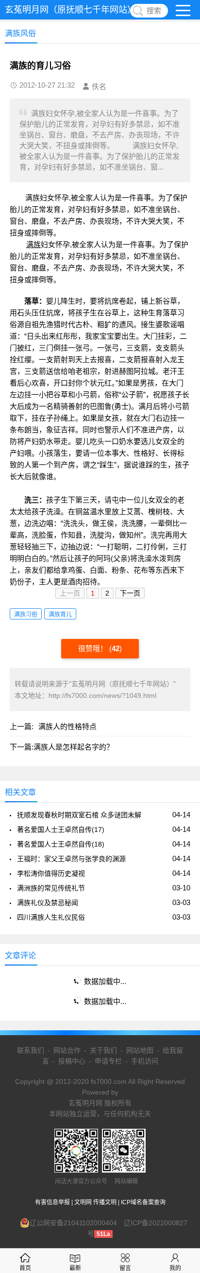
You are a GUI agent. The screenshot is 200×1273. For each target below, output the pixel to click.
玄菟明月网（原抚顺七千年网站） (70, 10)
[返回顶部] (180, 1135)
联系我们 (30, 1050)
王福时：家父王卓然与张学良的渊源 (71, 859)
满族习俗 (25, 614)
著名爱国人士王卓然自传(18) (60, 844)
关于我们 (103, 1050)
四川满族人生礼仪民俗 (51, 917)
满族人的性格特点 (67, 726)
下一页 (130, 593)
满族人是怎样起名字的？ (73, 747)
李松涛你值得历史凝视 (51, 873)
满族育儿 (60, 614)
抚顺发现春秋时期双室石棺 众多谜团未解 (79, 815)
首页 (25, 1268)
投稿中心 (71, 1061)
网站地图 (139, 1050)
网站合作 (67, 1050)
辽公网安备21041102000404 (73, 1223)
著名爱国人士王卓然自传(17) (60, 829)
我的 (175, 1268)
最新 (75, 1268)
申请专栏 (108, 1061)
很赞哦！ (93, 648)
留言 (125, 1268)
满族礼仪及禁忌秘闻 (47, 903)
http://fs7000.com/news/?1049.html (102, 695)
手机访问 (144, 1061)
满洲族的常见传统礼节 (51, 888)
